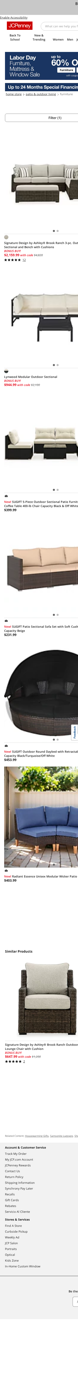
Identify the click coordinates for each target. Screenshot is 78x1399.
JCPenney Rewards (18, 1165)
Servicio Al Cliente (17, 1212)
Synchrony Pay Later (19, 1188)
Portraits (11, 1249)
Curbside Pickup (16, 1231)
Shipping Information (20, 1183)
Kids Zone (12, 1260)
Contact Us (12, 1171)
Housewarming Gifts (37, 1136)
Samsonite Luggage (61, 1136)
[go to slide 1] (54, 231)
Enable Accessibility (13, 17)
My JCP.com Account (19, 1159)
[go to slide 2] (58, 231)
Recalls (10, 1194)
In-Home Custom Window (22, 1266)
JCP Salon (11, 1243)
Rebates (10, 1206)
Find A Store (13, 1226)
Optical (10, 1255)
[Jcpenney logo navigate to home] (20, 26)
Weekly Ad (12, 1237)
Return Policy (14, 1177)
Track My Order (16, 1154)
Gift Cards (12, 1200)
